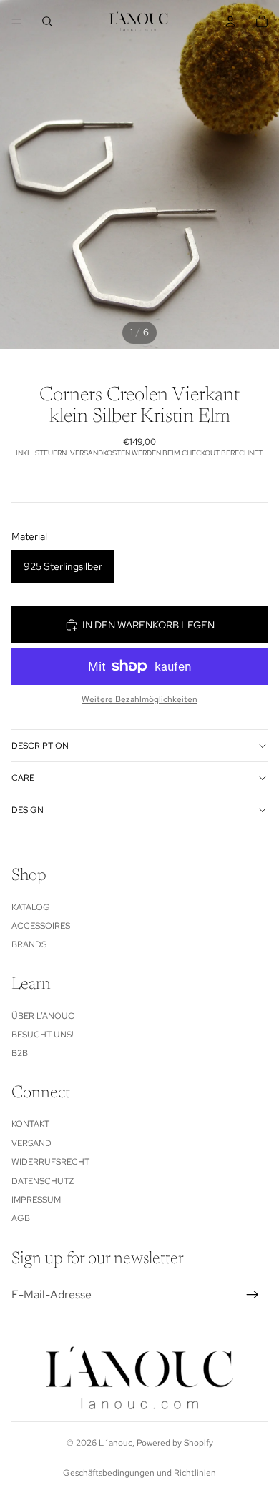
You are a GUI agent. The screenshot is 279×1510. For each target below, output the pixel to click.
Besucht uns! (42, 1034)
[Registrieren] (253, 1295)
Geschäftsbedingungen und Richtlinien (139, 1473)
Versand (31, 1143)
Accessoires (40, 926)
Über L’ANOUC (42, 1016)
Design (27, 810)
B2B (19, 1053)
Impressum (36, 1199)
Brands (28, 944)
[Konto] (230, 21)
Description (40, 745)
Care (22, 778)
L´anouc (115, 1443)
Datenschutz (42, 1181)
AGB (20, 1218)
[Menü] (16, 21)
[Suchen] (47, 21)
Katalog (30, 907)
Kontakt (30, 1124)
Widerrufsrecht (50, 1162)
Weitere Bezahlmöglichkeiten (139, 699)
